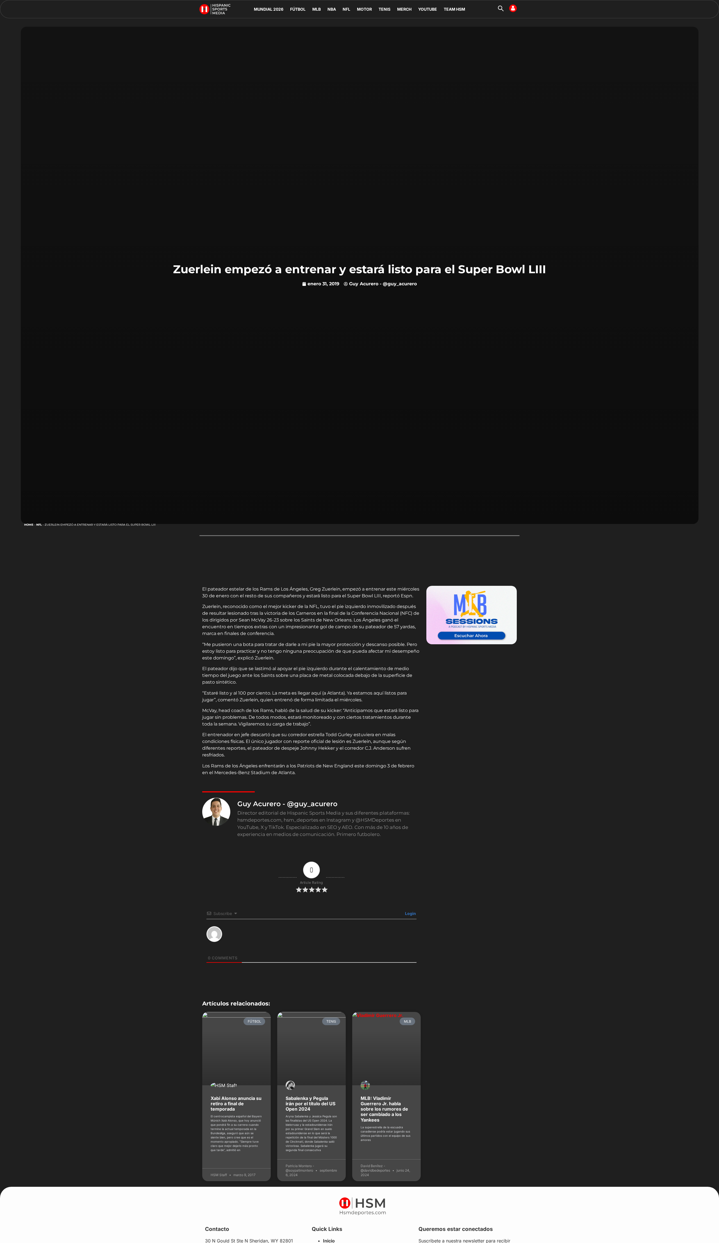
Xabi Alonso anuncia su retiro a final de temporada (236, 1103)
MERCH (404, 9)
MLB (316, 9)
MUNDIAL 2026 (268, 9)
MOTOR (364, 9)
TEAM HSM (454, 9)
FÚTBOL (298, 9)
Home (28, 524)
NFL (346, 9)
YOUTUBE (427, 9)
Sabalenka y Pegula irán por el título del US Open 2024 (310, 1103)
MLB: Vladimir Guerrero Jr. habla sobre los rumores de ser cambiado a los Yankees (384, 1109)
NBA (331, 9)
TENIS (384, 9)
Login (410, 913)
